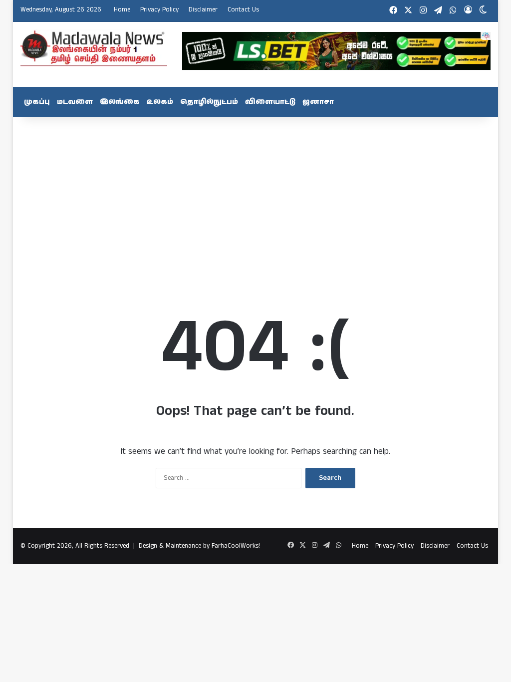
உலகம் (160, 102)
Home (122, 9)
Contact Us (243, 9)
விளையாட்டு (270, 102)
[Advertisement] (256, 197)
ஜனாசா (318, 102)
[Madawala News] (93, 47)
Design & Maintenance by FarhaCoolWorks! (199, 546)
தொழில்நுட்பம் (209, 102)
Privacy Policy (159, 9)
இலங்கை (120, 102)
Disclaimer (203, 9)
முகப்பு (37, 102)
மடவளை (75, 102)
